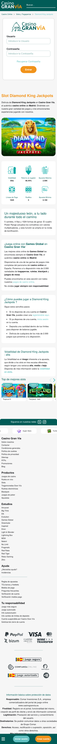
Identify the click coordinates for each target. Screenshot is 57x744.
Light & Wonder (7, 532)
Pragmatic (5, 547)
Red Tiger (5, 553)
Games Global (7, 520)
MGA (3, 538)
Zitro (3, 559)
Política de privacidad (37, 733)
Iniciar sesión (21, 738)
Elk (2, 513)
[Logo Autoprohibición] (45, 667)
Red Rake (5, 550)
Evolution (5, 516)
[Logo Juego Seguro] (28, 660)
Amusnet (5, 507)
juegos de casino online (23, 281)
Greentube (5, 523)
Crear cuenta (43, 738)
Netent (4, 541)
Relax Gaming (7, 556)
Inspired (4, 526)
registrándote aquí (40, 314)
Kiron (3, 529)
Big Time (5, 510)
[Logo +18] (46, 676)
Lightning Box (7, 535)
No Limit (4, 544)
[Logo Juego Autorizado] (23, 676)
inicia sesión (42, 319)
